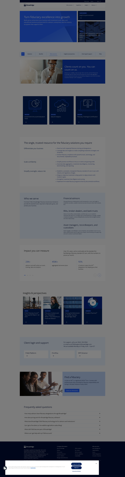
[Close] (96, 463)
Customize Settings (76, 471)
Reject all (76, 467)
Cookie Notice (33, 467)
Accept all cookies (76, 464)
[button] (5, 468)
